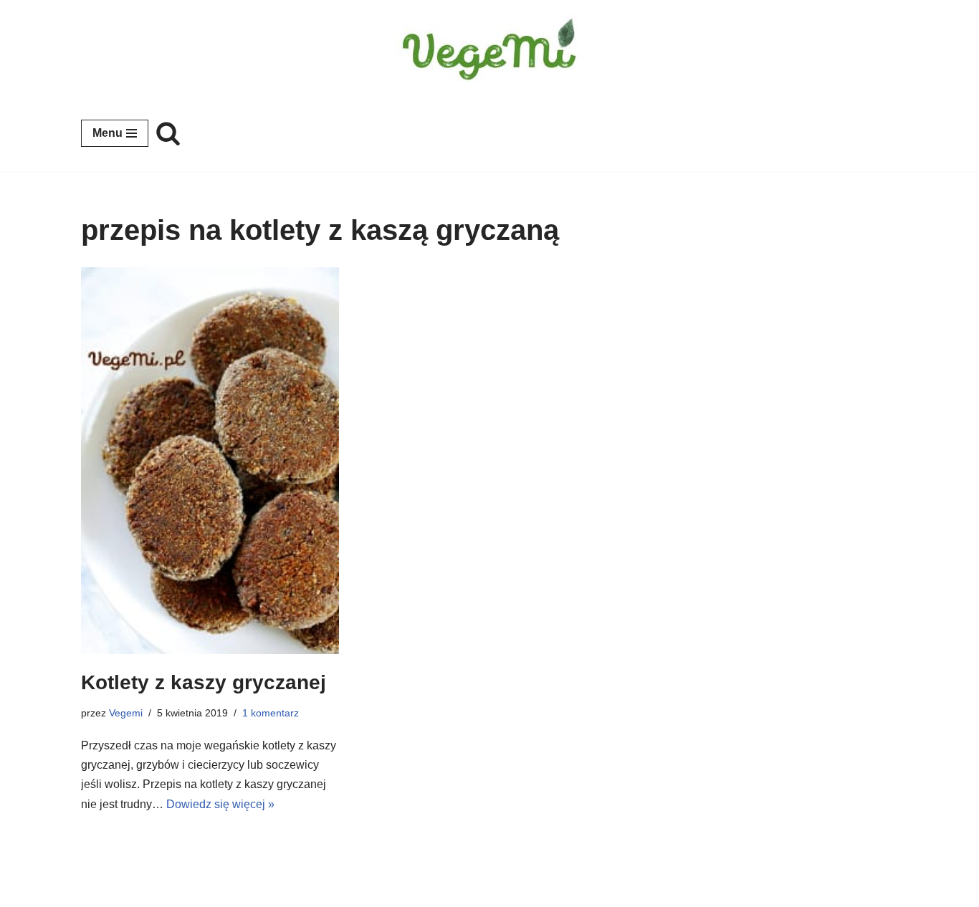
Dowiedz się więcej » (220, 804)
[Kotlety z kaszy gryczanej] (210, 461)
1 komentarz (270, 713)
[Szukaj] (168, 132)
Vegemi (126, 713)
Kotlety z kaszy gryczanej (203, 682)
